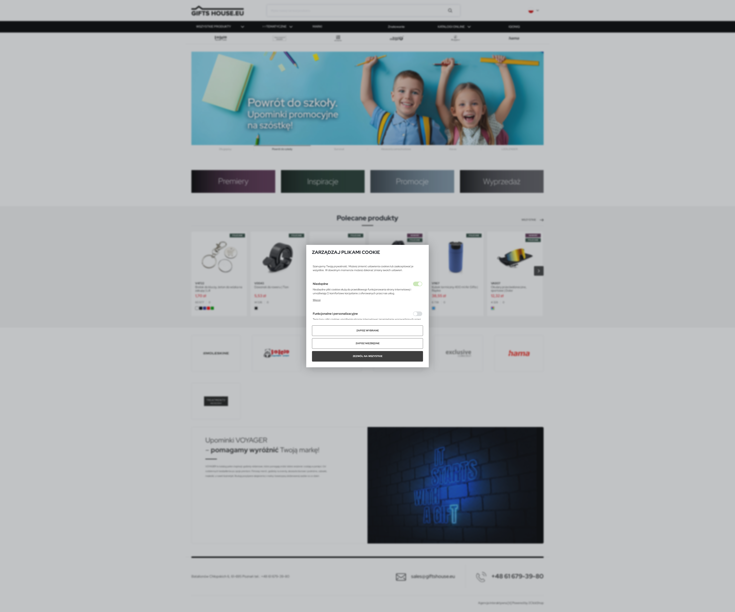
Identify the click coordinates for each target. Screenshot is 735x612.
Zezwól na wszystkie (367, 356)
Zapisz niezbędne (368, 343)
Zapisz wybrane (367, 330)
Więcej (317, 300)
